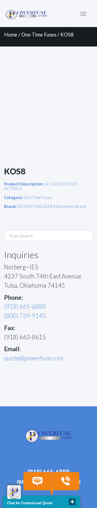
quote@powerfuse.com (33, 358)
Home (10, 35)
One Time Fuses (38, 35)
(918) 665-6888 (25, 306)
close (72, 501)
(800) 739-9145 (25, 315)
